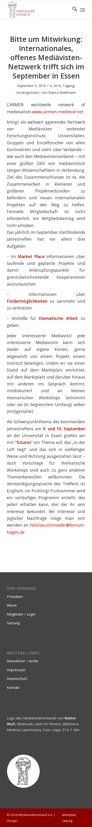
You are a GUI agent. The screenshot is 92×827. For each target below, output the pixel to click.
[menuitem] (72, 9)
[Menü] (82, 9)
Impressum (16, 669)
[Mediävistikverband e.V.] (38, 9)
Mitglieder (15, 614)
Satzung (13, 622)
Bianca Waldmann (62, 92)
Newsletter (16, 660)
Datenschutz (17, 678)
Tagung (68, 85)
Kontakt (13, 687)
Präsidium (15, 596)
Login (31, 614)
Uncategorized (27, 92)
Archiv (33, 660)
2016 (57, 85)
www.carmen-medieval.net (57, 111)
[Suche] (72, 9)
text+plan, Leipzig (69, 818)
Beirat (12, 605)
